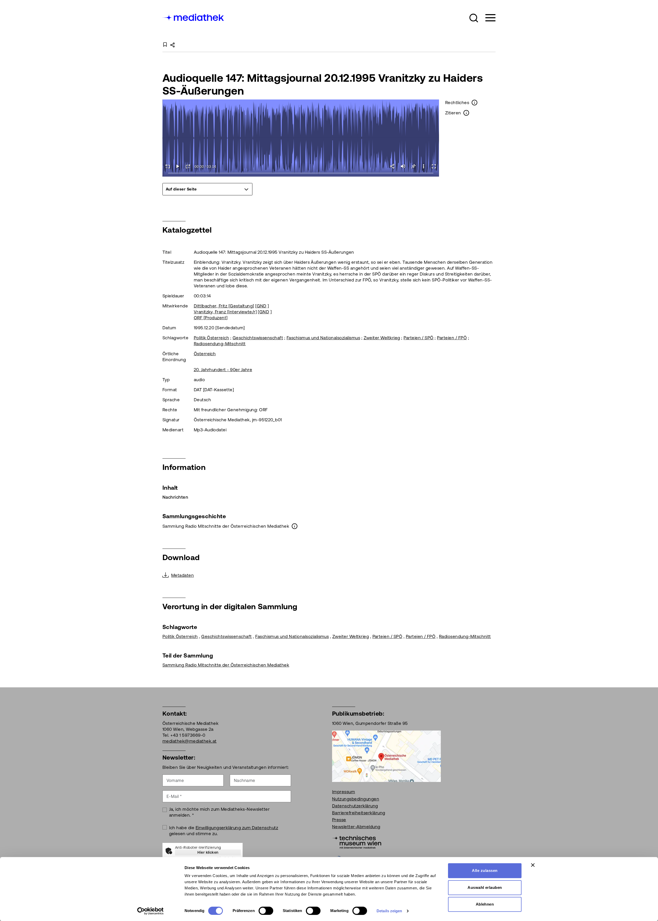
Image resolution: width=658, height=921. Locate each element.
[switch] (266, 911)
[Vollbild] (434, 166)
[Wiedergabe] (178, 166)
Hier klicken (207, 852)
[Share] (393, 166)
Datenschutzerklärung (355, 805)
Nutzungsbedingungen (355, 798)
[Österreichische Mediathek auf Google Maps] (386, 756)
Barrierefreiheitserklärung (358, 812)
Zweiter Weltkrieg (382, 337)
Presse (339, 819)
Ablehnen (485, 904)
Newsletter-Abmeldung (356, 826)
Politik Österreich (211, 337)
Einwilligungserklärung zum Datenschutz (237, 827)
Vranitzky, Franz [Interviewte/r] (225, 311)
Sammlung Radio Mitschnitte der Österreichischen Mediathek (225, 665)
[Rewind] (167, 166)
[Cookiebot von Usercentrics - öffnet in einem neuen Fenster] (150, 911)
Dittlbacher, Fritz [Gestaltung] (224, 305)
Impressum (343, 791)
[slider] (301, 173)
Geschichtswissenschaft (258, 337)
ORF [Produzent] (211, 317)
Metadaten (182, 575)
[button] (474, 18)
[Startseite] (193, 17)
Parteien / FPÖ (452, 337)
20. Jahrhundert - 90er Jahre (223, 369)
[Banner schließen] (533, 865)
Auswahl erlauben (485, 887)
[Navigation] (487, 18)
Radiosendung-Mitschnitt (220, 343)
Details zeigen (389, 911)
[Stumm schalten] (403, 166)
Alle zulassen (484, 870)
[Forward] (188, 166)
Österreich (205, 353)
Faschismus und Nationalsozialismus (323, 337)
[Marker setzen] (413, 166)
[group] (207, 189)
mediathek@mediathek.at (189, 741)
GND (262, 305)
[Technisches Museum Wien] (356, 841)
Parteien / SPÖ (419, 337)
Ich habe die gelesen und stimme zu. (223, 830)
